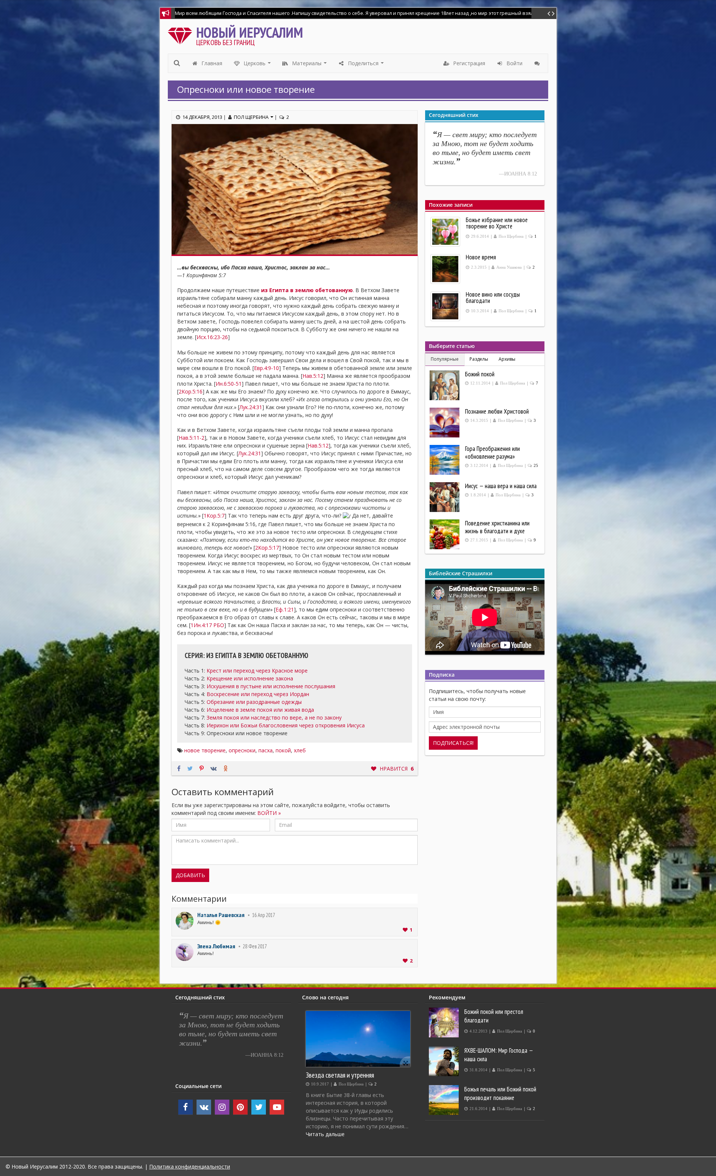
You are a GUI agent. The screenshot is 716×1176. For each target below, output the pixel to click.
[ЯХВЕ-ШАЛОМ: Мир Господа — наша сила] (445, 1061)
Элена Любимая (216, 946)
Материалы (310, 65)
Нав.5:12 (312, 375)
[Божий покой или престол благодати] (445, 1022)
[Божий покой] (445, 385)
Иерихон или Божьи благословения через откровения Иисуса (286, 725)
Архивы (507, 359)
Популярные (445, 359)
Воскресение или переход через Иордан (258, 694)
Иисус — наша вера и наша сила (501, 486)
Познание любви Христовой (497, 411)
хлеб (300, 750)
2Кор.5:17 (267, 547)
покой (283, 750)
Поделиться (366, 65)
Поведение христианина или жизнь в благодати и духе (497, 527)
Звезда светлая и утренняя (340, 1074)
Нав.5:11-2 (191, 437)
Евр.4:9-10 (266, 368)
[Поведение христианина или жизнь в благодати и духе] (445, 534)
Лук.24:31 (250, 407)
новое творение (205, 750)
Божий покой (479, 374)
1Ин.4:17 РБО (207, 625)
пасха (265, 750)
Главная (211, 63)
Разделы (479, 359)
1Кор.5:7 (214, 515)
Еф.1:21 (285, 609)
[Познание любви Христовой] (445, 422)
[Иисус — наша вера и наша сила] (445, 497)
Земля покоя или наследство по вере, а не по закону (274, 717)
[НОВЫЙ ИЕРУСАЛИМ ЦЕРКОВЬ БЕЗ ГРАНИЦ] (182, 34)
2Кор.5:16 (190, 391)
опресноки (242, 750)
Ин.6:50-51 (229, 383)
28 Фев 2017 (255, 946)
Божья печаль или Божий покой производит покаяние (500, 1093)
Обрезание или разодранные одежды (254, 701)
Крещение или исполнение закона (250, 678)
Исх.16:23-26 (212, 337)
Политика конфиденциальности (189, 1166)
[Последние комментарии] (538, 63)
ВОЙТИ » (269, 812)
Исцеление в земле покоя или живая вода (260, 709)
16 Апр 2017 (263, 915)
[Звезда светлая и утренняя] (358, 1039)
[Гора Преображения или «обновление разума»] (445, 460)
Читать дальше (325, 1134)
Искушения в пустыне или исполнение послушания (271, 686)
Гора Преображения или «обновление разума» (492, 453)
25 (536, 466)
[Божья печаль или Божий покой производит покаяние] (445, 1100)
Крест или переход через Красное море (257, 670)
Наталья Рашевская (221, 915)
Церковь (257, 65)
